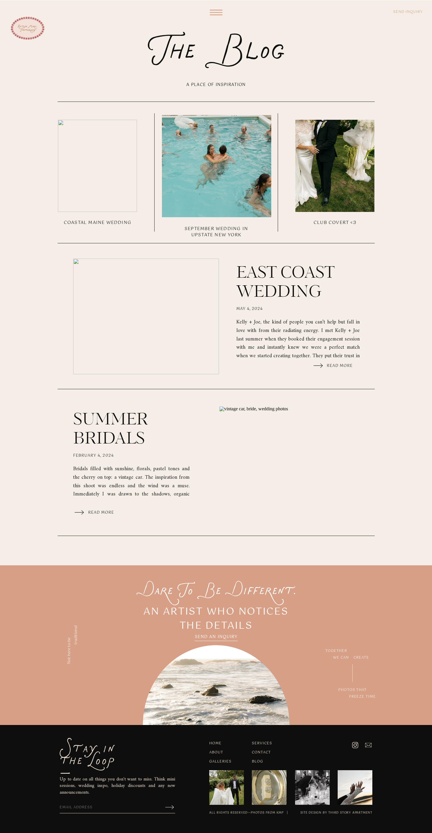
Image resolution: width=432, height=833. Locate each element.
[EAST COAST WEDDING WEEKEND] (146, 316)
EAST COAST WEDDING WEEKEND (285, 292)
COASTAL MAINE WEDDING (97, 222)
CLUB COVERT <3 (335, 222)
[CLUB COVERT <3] (334, 166)
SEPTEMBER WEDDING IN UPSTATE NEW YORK (216, 232)
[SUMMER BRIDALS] (292, 464)
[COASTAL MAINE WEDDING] (97, 166)
